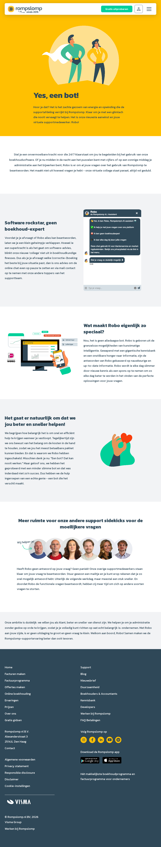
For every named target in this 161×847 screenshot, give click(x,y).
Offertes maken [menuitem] (15, 687)
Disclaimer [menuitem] (12, 779)
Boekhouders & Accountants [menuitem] (98, 694)
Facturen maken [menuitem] (15, 674)
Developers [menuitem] (87, 707)
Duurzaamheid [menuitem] (89, 687)
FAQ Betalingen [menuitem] (90, 720)
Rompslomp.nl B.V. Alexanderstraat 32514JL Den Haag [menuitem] (17, 736)
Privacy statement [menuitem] (17, 766)
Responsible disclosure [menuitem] (20, 773)
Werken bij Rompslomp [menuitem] (95, 713)
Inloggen (139, 9)
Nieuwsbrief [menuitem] (88, 680)
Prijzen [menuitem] (9, 707)
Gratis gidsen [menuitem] (13, 720)
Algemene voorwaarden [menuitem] (20, 759)
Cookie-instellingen (17, 786)
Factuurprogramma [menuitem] (17, 680)
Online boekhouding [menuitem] (18, 694)
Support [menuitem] (85, 667)
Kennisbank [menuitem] (87, 700)
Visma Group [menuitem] (13, 822)
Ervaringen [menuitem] (11, 700)
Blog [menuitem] (83, 674)
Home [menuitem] (8, 667)
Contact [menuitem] (10, 748)
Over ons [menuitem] (10, 713)
